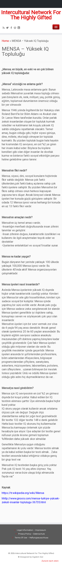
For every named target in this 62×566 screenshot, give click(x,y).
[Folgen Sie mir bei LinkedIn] (19, 28)
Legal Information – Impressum (31, 530)
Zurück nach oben (50, 561)
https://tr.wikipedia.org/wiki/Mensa (23, 493)
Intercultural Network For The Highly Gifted (31, 15)
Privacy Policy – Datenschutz (31, 534)
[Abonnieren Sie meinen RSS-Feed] (4, 28)
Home (5, 41)
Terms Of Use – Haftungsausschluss (31, 538)
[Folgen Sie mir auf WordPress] (15, 28)
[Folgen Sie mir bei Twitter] (8, 28)
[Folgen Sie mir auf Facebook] (12, 28)
